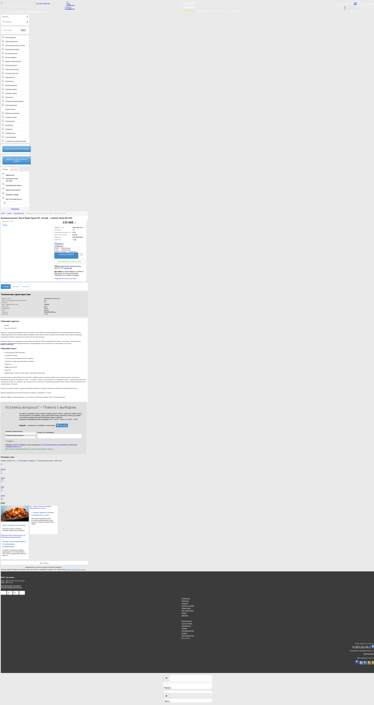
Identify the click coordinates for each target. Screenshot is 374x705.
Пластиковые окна (188, 635)
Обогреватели (186, 626)
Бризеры (184, 633)
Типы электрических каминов (14, 525)
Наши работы (186, 608)
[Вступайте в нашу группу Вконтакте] (365, 662)
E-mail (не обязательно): (14, 435)
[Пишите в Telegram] (71, 4)
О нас (7, 12)
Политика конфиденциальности (11, 587)
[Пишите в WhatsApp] (71, 8)
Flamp (3, 478)
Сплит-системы (187, 623)
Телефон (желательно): (14, 431)
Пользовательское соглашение (11, 586)
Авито (3, 495)
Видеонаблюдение (188, 631)
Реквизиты (185, 601)
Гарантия (14, 12)
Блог (3, 502)
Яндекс (3, 469)
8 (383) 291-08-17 (345, 4)
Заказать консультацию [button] (16, 149)
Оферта (184, 613)
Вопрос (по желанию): (46, 432)
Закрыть (166, 701)
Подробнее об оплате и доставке (65, 278)
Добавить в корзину (66, 254)
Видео (5, 225)
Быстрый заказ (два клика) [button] (70, 261)
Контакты (44, 12)
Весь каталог (186, 638)
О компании (186, 598)
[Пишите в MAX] (355, 4)
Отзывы (21, 12)
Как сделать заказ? (188, 610)
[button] (188, 3)
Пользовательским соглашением (55, 445)
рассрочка (68, 268)
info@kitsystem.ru (187, 10)
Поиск (23, 30)
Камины (184, 628)
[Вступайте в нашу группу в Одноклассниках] (369, 662)
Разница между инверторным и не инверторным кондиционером (14, 544)
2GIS (2, 487)
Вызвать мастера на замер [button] (16, 160)
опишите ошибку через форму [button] (75, 569)
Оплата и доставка (32, 12)
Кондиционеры (187, 621)
